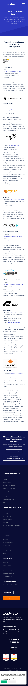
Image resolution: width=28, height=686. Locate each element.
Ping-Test (5, 587)
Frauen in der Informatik (9, 488)
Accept (4, 682)
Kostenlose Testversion (11, 598)
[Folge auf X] (13, 642)
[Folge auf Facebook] (10, 642)
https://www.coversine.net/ (16, 199)
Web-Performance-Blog (9, 485)
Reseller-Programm (7, 493)
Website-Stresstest (7, 516)
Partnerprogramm (7, 491)
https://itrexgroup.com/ (15, 312)
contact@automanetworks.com (12, 240)
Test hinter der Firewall (8, 573)
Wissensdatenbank (8, 476)
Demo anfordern (7, 482)
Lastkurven (5, 562)
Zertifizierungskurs (14, 451)
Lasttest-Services (7, 496)
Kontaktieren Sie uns (8, 633)
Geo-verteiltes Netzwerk (9, 570)
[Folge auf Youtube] (18, 642)
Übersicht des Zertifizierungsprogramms (14, 457)
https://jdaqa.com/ (14, 145)
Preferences (12, 682)
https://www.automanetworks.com (13, 236)
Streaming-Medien (7, 550)
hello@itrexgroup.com (14, 322)
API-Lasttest (6, 522)
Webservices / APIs (7, 545)
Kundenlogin (8, 592)
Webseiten (5, 539)
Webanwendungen (8, 542)
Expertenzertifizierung (8, 499)
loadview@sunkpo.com (14, 379)
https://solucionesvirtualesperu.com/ (13, 284)
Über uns (5, 502)
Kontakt (5, 479)
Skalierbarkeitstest (7, 519)
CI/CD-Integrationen (8, 576)
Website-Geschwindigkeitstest (10, 584)
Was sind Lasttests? (8, 511)
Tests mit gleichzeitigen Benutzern (11, 525)
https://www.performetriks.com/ (12, 71)
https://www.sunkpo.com (16, 373)
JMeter (4, 553)
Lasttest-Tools (6, 513)
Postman (5, 548)
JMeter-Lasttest (7, 530)
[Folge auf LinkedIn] (15, 642)
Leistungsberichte (7, 568)
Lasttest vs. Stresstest (8, 528)
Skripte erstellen (7, 565)
